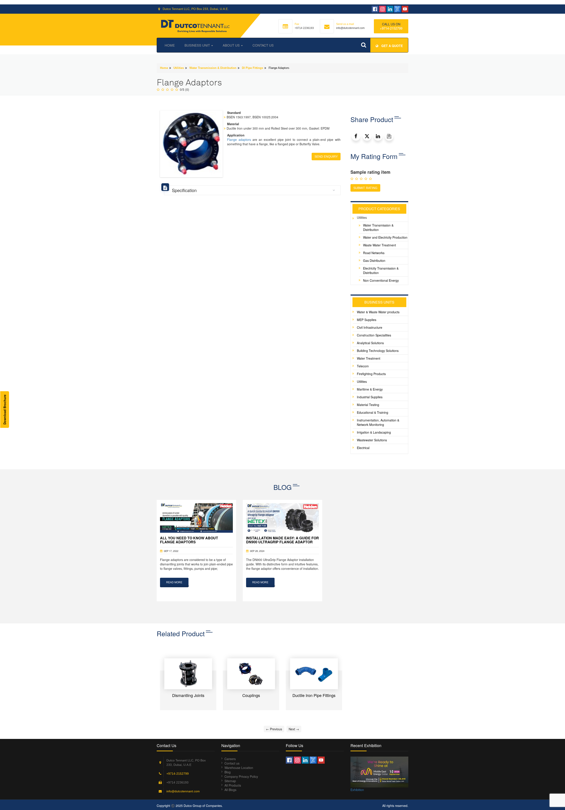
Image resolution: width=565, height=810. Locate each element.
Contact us (231, 763)
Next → (294, 729)
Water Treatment (368, 358)
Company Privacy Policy (241, 776)
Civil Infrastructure (369, 327)
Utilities (178, 68)
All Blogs (230, 789)
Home (170, 45)
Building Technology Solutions (378, 350)
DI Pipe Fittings (252, 68)
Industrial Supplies (369, 397)
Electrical (363, 448)
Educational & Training (372, 412)
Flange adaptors (239, 139)
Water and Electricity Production (385, 237)
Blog (227, 772)
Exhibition (357, 789)
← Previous (274, 729)
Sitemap (230, 781)
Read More (174, 582)
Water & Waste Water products (378, 312)
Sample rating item (370, 172)
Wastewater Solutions (372, 440)
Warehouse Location (238, 767)
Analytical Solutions (370, 343)
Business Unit (198, 45)
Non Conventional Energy (381, 280)
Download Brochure (4, 410)
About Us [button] (232, 45)
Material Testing (368, 404)
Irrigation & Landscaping (374, 432)
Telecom (363, 366)
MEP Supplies (366, 319)
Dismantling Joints (188, 695)
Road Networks (373, 253)
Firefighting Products (371, 374)
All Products (232, 785)
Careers (230, 759)
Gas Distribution (374, 260)
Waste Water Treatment (379, 245)
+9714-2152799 (391, 28)
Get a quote (391, 45)
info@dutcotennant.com (183, 791)
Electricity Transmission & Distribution (381, 270)
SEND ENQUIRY (326, 156)
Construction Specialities (374, 335)
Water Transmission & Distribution (212, 68)
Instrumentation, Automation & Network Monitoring (378, 422)
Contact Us (263, 45)
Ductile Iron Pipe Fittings (313, 695)
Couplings (251, 695)
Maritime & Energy (370, 389)
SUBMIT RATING (365, 188)
